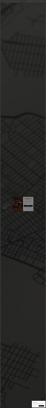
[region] (38, 404)
